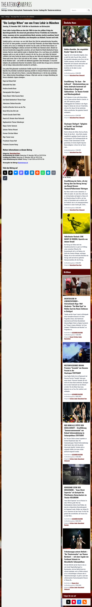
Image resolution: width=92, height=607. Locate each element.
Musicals (66, 525)
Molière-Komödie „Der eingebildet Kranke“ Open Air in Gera (76, 50)
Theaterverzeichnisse (54, 10)
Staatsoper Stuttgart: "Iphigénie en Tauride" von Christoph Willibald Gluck (75, 126)
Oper (80, 152)
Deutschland (13, 153)
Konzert (72, 337)
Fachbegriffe (43, 10)
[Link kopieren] (5, 178)
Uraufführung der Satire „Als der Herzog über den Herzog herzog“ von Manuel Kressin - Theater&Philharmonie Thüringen (76, 185)
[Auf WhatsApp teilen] (43, 173)
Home (2, 17)
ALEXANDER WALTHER (77, 332)
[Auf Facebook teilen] (26, 173)
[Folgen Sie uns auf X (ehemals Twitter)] (68, 602)
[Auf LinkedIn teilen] (32, 173)
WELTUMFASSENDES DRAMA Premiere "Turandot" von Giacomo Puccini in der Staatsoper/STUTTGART (76, 369)
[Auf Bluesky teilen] (16, 173)
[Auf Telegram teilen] (48, 173)
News (18, 153)
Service (35, 10)
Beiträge (4, 10)
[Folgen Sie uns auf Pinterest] (74, 602)
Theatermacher (28, 10)
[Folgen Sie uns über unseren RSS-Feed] (84, 602)
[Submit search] (89, 10)
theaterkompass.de (23, 162)
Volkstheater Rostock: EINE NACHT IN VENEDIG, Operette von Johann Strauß (76, 239)
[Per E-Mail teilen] (53, 173)
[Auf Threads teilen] (10, 173)
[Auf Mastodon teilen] (21, 173)
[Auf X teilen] (5, 173)
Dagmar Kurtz (75, 583)
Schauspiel (82, 75)
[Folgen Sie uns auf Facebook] (79, 602)
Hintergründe (18, 10)
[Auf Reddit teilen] (37, 173)
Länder (80, 337)
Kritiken (10, 10)
